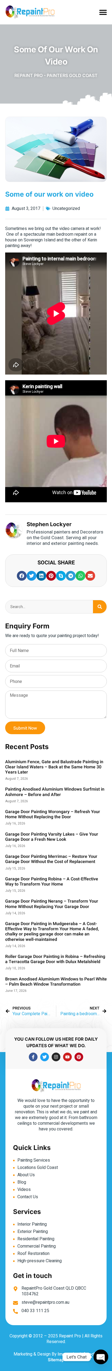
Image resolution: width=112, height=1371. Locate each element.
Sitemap (56, 1360)
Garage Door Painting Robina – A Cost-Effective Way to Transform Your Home (51, 881)
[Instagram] (56, 1057)
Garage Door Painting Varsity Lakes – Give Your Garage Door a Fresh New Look (51, 837)
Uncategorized (66, 208)
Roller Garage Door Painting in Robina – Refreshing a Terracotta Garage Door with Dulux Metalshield (55, 959)
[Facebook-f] (33, 1057)
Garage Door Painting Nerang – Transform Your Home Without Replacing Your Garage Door (51, 904)
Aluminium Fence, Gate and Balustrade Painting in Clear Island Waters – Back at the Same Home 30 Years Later (54, 767)
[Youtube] (67, 1057)
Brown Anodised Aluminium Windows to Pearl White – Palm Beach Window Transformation (56, 981)
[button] (103, 12)
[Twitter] (44, 1057)
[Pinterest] (78, 1057)
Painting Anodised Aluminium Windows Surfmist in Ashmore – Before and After (54, 792)
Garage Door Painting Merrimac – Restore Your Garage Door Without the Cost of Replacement (51, 859)
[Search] (100, 606)
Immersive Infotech (77, 1354)
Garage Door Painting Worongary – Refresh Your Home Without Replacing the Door (52, 814)
